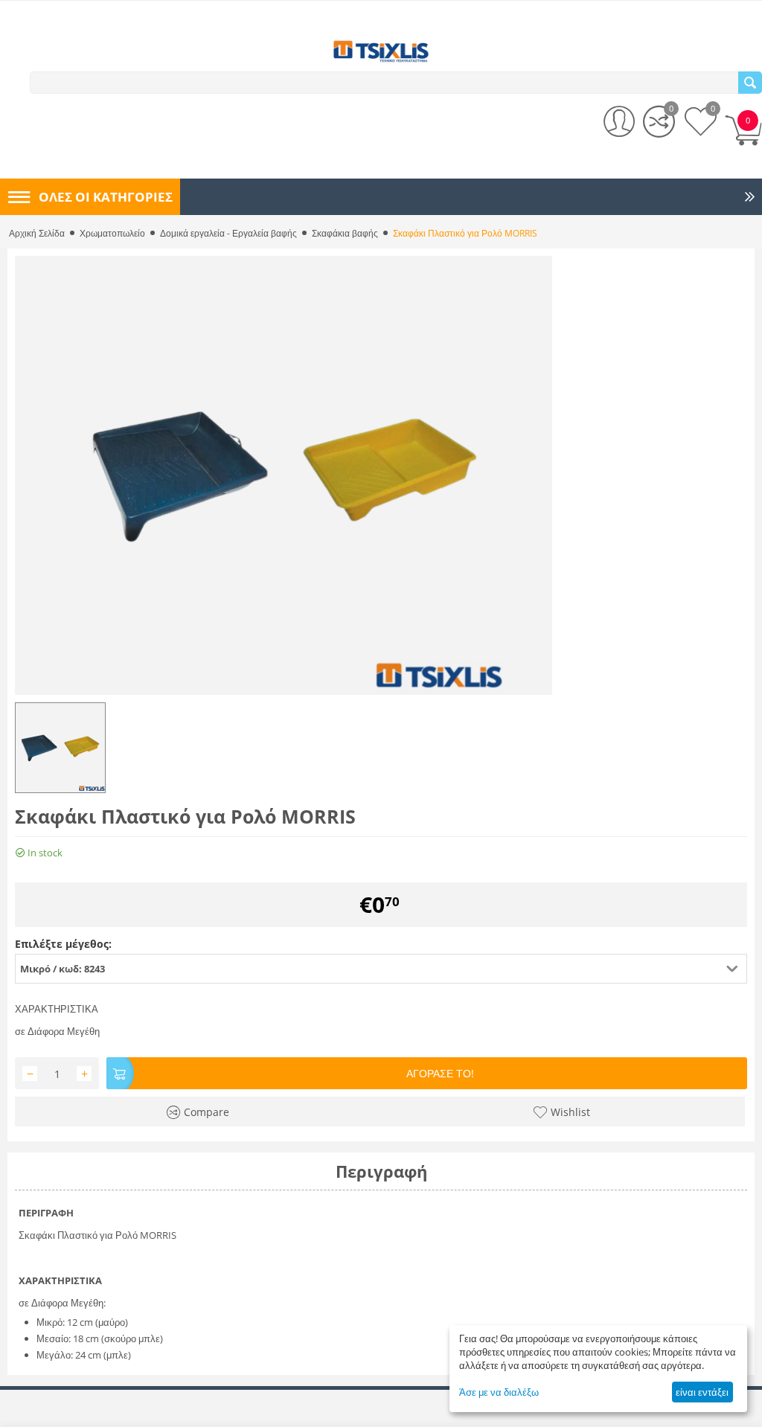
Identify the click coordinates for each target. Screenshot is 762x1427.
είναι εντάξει (702, 1392)
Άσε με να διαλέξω (499, 1392)
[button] (381, 969)
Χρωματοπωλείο (112, 233)
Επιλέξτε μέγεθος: (63, 944)
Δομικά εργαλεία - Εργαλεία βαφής (228, 233)
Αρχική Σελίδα (37, 233)
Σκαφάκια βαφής (345, 233)
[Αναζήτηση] (750, 82)
